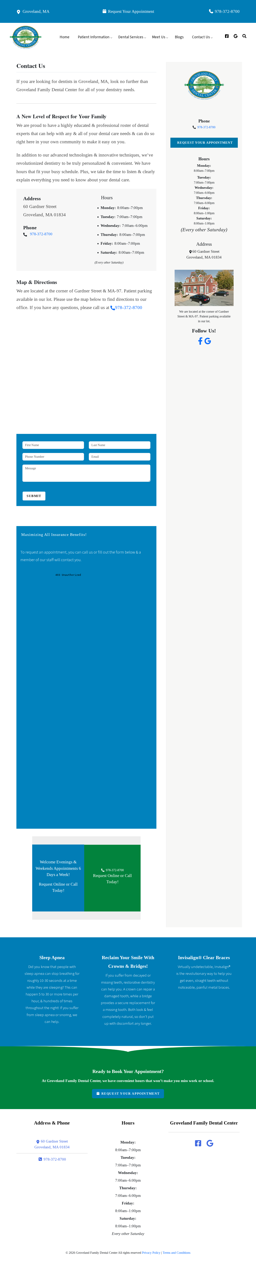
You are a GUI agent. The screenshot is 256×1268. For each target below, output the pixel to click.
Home (64, 37)
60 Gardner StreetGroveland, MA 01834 (52, 1144)
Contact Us (201, 37)
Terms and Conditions (176, 1252)
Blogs (179, 37)
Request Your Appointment (130, 11)
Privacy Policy (151, 1252)
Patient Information (93, 37)
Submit (34, 496)
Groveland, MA (35, 11)
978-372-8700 (227, 11)
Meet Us (158, 37)
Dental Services (130, 37)
